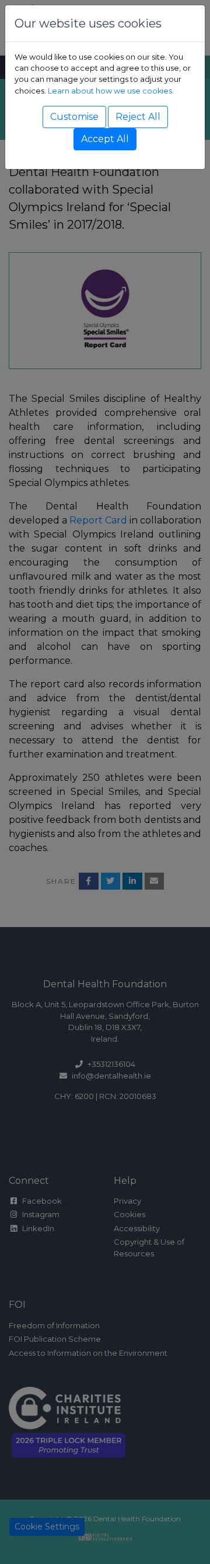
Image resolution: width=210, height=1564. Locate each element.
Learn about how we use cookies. (111, 91)
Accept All (105, 138)
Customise (74, 116)
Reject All (138, 116)
